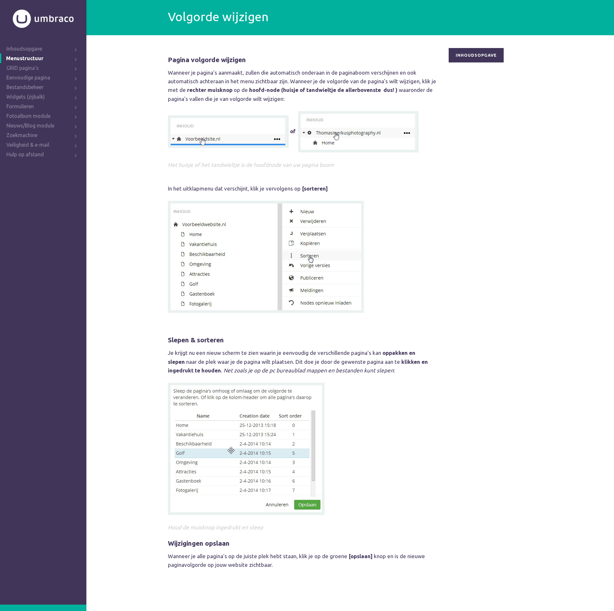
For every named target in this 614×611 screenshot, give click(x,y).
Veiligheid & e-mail (27, 145)
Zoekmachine (21, 135)
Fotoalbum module (28, 116)
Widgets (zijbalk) (25, 97)
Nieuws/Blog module (30, 125)
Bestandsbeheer (24, 87)
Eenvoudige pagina (28, 77)
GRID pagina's (22, 68)
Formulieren (20, 106)
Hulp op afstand (25, 154)
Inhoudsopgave (24, 49)
